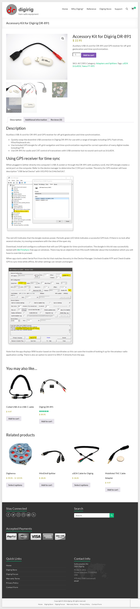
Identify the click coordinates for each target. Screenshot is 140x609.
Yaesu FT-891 (88, 66)
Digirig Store (105, 9)
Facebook (8, 515)
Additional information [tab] (36, 119)
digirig (25, 9)
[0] (132, 9)
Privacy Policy (12, 583)
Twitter (13, 515)
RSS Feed (33, 515)
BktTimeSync (23, 249)
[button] (62, 38)
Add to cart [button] (13, 418)
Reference (91, 9)
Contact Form (12, 587)
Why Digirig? (77, 9)
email (76, 581)
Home (65, 9)
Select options (15, 485)
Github (23, 515)
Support (118, 9)
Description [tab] (15, 119)
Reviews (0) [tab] (56, 119)
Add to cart (88, 55)
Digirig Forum (12, 574)
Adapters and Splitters (106, 63)
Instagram (18, 515)
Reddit (28, 515)
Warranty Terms (13, 578)
